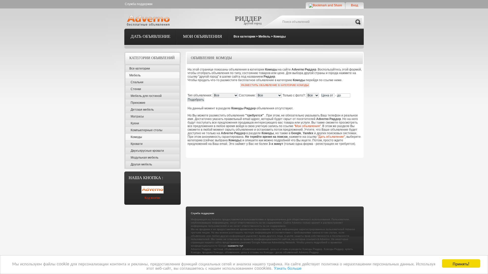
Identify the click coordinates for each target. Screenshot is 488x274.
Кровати (137, 144)
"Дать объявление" (331, 137)
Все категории (244, 36)
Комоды (279, 36)
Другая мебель (141, 164)
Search (358, 22)
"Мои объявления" (307, 126)
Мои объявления (202, 36)
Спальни (137, 82)
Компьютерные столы (146, 130)
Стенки (136, 89)
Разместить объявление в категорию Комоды (275, 85)
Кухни (135, 123)
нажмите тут (235, 245)
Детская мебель (142, 109)
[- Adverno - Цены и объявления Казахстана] (149, 20)
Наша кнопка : (146, 177)
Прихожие (138, 103)
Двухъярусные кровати (147, 150)
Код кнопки (152, 198)
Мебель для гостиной (146, 96)
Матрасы (137, 116)
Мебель (264, 36)
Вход (354, 5)
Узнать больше (287, 268)
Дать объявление (150, 36)
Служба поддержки (138, 4)
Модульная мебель (144, 157)
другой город (253, 23)
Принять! (461, 263)
